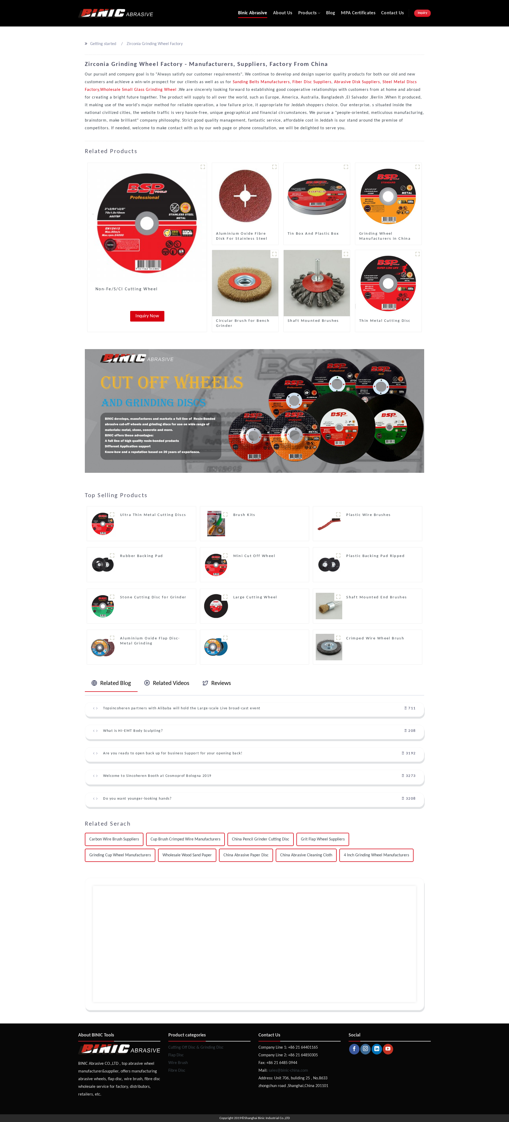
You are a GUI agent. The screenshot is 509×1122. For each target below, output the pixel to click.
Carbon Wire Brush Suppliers (114, 839)
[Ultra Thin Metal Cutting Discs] (103, 524)
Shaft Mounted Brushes (313, 321)
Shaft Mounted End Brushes (376, 597)
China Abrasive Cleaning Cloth (306, 855)
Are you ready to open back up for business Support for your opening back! (173, 753)
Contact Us (392, 13)
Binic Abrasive (252, 13)
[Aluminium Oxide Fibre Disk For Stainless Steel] (245, 196)
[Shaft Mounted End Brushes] (329, 606)
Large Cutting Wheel (255, 597)
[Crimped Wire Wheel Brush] (329, 647)
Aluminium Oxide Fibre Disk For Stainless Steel (241, 236)
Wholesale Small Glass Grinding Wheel (139, 90)
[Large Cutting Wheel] (216, 606)
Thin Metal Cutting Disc (385, 321)
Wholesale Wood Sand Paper (187, 855)
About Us (282, 13)
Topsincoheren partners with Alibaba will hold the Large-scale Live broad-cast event (182, 708)
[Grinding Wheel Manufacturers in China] (388, 196)
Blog (330, 13)
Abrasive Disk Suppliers (356, 82)
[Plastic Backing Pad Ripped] (329, 565)
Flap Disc (176, 1055)
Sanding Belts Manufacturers (261, 82)
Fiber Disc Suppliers (311, 82)
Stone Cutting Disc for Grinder (153, 597)
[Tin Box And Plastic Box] (317, 196)
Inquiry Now (147, 316)
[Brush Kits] (216, 524)
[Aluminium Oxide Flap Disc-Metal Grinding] (103, 647)
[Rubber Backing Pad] (103, 565)
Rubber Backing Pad (141, 556)
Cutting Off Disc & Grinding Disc (195, 1047)
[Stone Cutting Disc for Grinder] (103, 606)
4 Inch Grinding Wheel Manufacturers (376, 855)
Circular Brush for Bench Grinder (243, 323)
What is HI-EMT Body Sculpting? (133, 731)
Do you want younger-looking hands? (137, 799)
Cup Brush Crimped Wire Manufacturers (185, 839)
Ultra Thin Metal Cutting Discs (153, 515)
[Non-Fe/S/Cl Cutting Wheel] (147, 222)
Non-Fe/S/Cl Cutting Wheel (126, 289)
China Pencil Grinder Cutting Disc (260, 839)
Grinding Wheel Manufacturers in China (385, 236)
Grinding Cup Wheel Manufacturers (120, 855)
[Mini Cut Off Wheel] (216, 565)
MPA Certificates (358, 13)
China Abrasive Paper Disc (246, 855)
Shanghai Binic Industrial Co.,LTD (267, 1118)
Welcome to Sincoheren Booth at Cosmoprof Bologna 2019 (157, 776)
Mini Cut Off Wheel (254, 556)
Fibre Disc (176, 1070)
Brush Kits (244, 515)
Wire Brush (178, 1063)
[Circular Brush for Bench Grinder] (245, 283)
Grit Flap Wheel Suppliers (323, 839)
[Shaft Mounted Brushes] (317, 283)
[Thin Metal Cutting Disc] (388, 283)
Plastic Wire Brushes (368, 515)
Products (307, 13)
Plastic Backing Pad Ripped (375, 556)
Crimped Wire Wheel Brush (375, 638)
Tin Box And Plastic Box (313, 234)
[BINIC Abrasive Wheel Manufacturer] (115, 13)
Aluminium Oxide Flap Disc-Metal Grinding (150, 640)
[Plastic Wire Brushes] (329, 524)
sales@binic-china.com (288, 1070)
